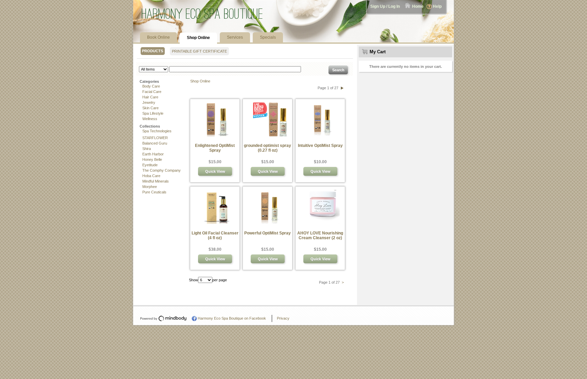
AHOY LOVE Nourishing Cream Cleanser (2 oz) (320, 235)
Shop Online (200, 81)
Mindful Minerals (155, 181)
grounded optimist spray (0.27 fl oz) (267, 148)
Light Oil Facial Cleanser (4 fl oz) (215, 235)
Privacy (283, 318)
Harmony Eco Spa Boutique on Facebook (232, 318)
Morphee (149, 187)
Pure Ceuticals (154, 192)
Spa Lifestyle (152, 113)
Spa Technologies (157, 131)
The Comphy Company (161, 170)
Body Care (151, 86)
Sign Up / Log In (385, 6)
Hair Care (150, 97)
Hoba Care (151, 176)
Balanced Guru (154, 143)
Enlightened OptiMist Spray (215, 148)
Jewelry (148, 102)
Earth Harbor (153, 154)
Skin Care (150, 108)
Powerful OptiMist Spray (267, 233)
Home (418, 6)
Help (437, 6)
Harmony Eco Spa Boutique (202, 13)
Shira (146, 149)
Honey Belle (152, 159)
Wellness (149, 119)
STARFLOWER (155, 138)
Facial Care (151, 92)
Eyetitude (150, 165)
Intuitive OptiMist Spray (320, 145)
